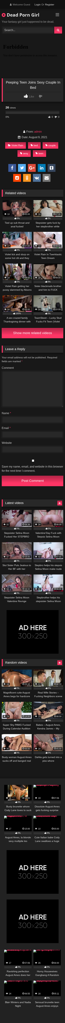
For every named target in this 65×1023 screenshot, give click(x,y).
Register (49, 4)
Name (6, 413)
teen (40, 153)
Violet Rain (17, 145)
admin (38, 131)
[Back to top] (54, 1012)
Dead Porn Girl (22, 15)
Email (6, 428)
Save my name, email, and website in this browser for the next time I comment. (32, 468)
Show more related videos (32, 333)
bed (36, 145)
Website (7, 442)
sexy (25, 153)
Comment (8, 367)
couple (52, 145)
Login (37, 4)
